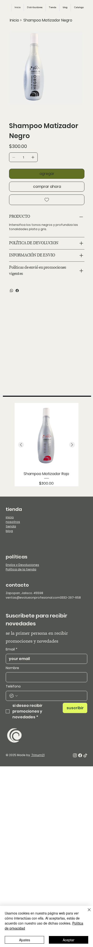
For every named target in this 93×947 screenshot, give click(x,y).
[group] (46, 445)
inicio (10, 517)
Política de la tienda (21, 569)
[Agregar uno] (33, 157)
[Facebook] (17, 290)
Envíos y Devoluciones (22, 565)
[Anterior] (21, 445)
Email (11, 649)
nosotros (13, 522)
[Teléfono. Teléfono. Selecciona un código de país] (13, 696)
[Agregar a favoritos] (46, 200)
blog (9, 531)
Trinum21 (38, 755)
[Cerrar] (86, 912)
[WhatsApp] (11, 290)
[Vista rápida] (46, 435)
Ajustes (24, 939)
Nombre (12, 668)
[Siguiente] (72, 445)
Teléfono (13, 686)
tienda (11, 526)
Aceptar (68, 939)
